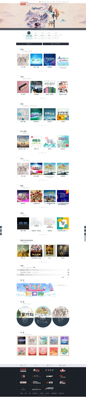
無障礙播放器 (54, 393)
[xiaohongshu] (85, 232)
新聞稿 (21, 393)
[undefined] (40, 1)
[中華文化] (23, 382)
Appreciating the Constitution (63, 67)
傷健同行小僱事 (63, 94)
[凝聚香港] (64, 340)
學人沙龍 (23, 67)
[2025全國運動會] (23, 370)
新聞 (48, 2)
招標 (30, 393)
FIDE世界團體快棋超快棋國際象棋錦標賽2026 (63, 204)
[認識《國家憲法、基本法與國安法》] (36, 382)
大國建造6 (49, 35)
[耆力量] (49, 382)
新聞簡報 (35, 35)
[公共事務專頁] (49, 376)
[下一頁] (61, 35)
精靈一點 (36, 149)
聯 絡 (50, 365)
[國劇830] (23, 376)
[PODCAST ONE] (36, 388)
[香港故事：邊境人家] (64, 351)
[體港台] (36, 370)
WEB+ (50, 2)
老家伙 (63, 258)
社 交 (37, 365)
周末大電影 (36, 176)
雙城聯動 (50, 67)
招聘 (26, 393)
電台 (45, 2)
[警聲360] (54, 340)
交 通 (24, 365)
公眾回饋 (64, 365)
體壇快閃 (23, 203)
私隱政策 (48, 393)
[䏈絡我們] (47, 365)
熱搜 (22, 266)
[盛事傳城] (62, 382)
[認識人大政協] (54, 351)
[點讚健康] (49, 370)
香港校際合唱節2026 (63, 230)
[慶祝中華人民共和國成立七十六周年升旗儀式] (43, 351)
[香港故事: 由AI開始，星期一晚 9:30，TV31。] (43, 16)
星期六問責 (23, 121)
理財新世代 (36, 121)
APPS (56, 2)
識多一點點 (36, 67)
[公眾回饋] (60, 365)
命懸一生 (23, 258)
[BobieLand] (43, 290)
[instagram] (85, 229)
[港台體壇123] (21, 340)
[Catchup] (34, 267)
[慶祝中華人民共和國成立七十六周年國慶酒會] (32, 351)
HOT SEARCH (28, 268)
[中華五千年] (49, 388)
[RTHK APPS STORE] (23, 388)
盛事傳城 (63, 176)
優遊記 (49, 149)
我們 (59, 2)
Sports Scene (56, 35)
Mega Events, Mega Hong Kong (49, 177)
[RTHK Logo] (24, 2)
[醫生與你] (43, 340)
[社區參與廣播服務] (62, 376)
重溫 (53, 2)
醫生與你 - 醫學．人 (23, 149)
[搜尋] (68, 1)
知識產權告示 (35, 393)
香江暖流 (23, 94)
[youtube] (85, 227)
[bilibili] (85, 230)
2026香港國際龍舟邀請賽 (49, 204)
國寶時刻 (25, 319)
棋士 (50, 258)
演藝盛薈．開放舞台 (36, 230)
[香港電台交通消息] (21, 365)
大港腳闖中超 (36, 203)
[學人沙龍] (32, 340)
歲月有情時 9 (42, 35)
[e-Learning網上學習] (36, 376)
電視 (42, 2)
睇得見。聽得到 (49, 94)
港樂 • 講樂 (23, 230)
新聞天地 (50, 121)
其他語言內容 (62, 393)
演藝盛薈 (50, 230)
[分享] (34, 365)
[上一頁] (23, 35)
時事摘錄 (36, 94)
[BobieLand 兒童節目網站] (62, 370)
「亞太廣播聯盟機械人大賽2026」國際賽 (29, 36)
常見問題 (42, 393)
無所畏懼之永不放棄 (36, 258)
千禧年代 (63, 121)
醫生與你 (63, 149)
